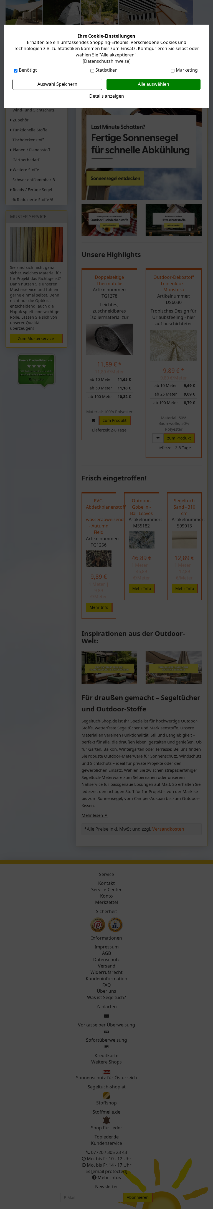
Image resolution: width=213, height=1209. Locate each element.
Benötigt (28, 70)
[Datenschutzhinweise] (107, 61)
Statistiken (106, 70)
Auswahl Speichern (57, 84)
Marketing (187, 70)
